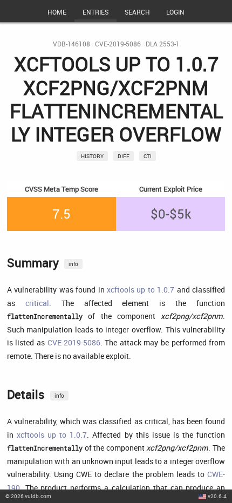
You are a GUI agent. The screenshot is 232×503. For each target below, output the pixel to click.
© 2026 (28, 496)
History (92, 156)
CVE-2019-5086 (118, 44)
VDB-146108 (71, 44)
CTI (148, 156)
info (73, 264)
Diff (123, 156)
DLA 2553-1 (163, 44)
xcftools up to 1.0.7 (140, 289)
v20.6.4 (217, 496)
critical (37, 303)
